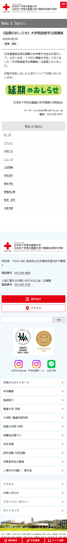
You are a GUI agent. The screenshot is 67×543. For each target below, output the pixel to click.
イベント (8, 143)
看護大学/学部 (11, 409)
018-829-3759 (22, 284)
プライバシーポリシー (16, 501)
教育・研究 (9, 200)
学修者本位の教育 (13, 461)
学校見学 (8, 175)
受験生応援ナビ (12, 435)
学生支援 (8, 444)
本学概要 (8, 391)
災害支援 (8, 208)
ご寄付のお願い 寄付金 (17, 470)
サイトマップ (11, 510)
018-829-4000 (22, 273)
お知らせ (8, 151)
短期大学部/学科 (13, 426)
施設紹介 (8, 400)
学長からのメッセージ (16, 382)
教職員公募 (9, 192)
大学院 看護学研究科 (15, 417)
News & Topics (33, 126)
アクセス (8, 484)
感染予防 (8, 184)
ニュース (8, 159)
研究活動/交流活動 (14, 453)
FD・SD (7, 135)
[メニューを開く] (63, 5)
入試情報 (8, 167)
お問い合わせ (11, 493)
